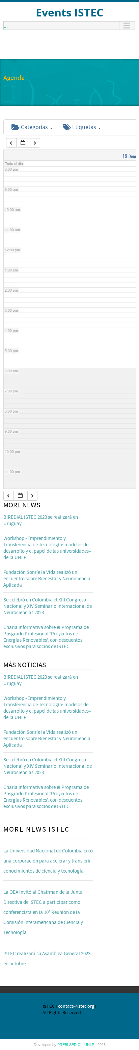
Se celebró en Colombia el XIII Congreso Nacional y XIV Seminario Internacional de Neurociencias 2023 (47, 606)
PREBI (63, 1045)
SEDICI (75, 1045)
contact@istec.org (76, 1006)
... (6, 26)
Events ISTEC (69, 12)
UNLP (89, 1045)
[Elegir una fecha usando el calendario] (23, 143)
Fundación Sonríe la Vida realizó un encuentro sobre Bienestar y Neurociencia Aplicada (46, 578)
